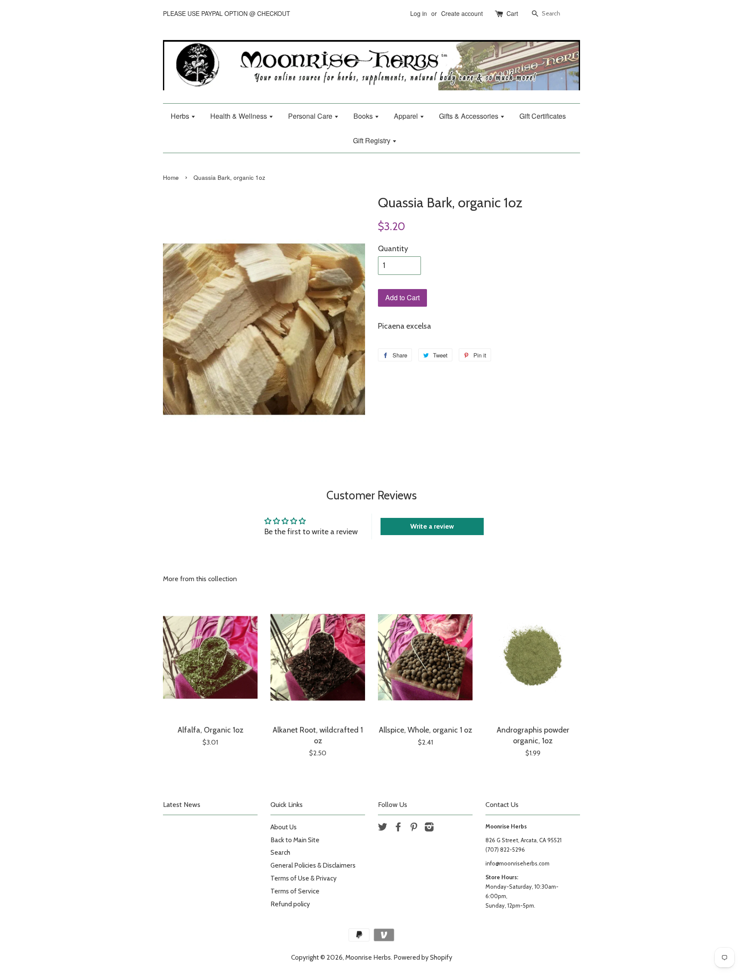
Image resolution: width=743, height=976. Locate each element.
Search (280, 852)
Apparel (407, 116)
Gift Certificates (542, 116)
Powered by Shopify (422, 957)
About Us (283, 827)
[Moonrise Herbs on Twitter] (382, 828)
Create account (462, 13)
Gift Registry (372, 140)
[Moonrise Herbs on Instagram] (429, 828)
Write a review (432, 526)
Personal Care (311, 116)
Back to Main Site (294, 840)
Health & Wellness (239, 116)
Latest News (181, 805)
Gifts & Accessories (469, 116)
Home (171, 177)
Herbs (181, 116)
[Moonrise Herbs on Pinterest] (413, 828)
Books (364, 116)
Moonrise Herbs (368, 957)
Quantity (393, 248)
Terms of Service (294, 891)
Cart (512, 13)
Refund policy (290, 904)
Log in (418, 13)
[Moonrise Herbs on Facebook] (398, 828)
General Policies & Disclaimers (313, 865)
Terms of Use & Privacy (303, 878)
